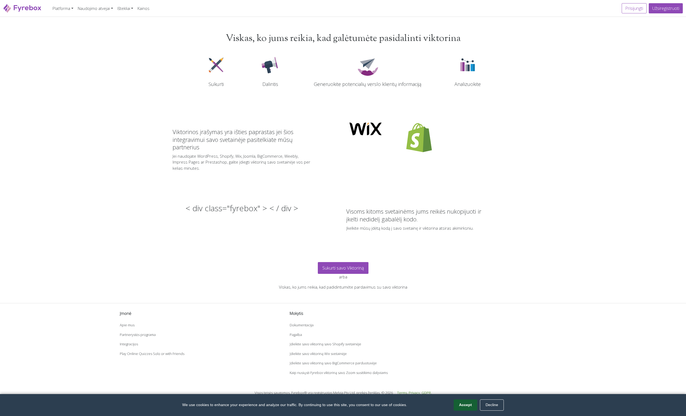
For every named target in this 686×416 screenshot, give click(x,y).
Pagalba (296, 334)
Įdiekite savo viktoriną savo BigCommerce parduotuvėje (333, 363)
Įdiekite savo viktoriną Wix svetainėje (318, 353)
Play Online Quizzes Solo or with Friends (152, 353)
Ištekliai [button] (123, 8)
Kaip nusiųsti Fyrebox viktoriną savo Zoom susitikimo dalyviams (339, 372)
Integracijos (129, 344)
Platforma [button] (61, 8)
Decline (492, 405)
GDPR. (427, 392)
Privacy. (415, 392)
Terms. (402, 392)
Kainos (143, 8)
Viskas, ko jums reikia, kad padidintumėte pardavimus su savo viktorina (343, 287)
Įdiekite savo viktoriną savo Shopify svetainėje (325, 344)
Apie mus (127, 325)
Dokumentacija (302, 325)
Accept (465, 405)
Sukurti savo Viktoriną (343, 268)
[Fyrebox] (22, 8)
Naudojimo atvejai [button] (94, 8)
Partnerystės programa (138, 334)
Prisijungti (634, 8)
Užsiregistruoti (665, 8)
